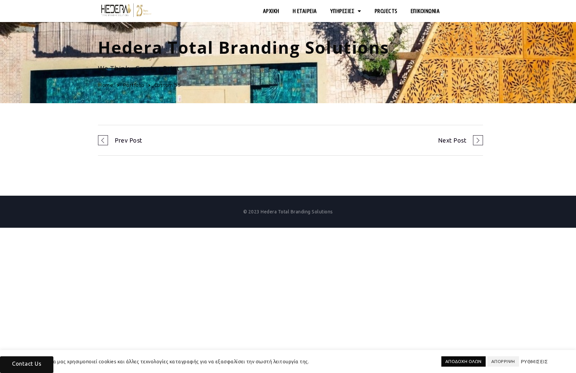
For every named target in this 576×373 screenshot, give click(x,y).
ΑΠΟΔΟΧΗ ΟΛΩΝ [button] (463, 361)
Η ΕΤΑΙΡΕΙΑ (305, 11)
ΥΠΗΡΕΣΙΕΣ (342, 11)
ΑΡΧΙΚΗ (271, 11)
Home (105, 84)
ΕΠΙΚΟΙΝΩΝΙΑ (425, 11)
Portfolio (134, 84)
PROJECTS (386, 11)
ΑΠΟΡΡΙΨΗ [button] (503, 361)
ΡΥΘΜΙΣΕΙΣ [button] (534, 361)
